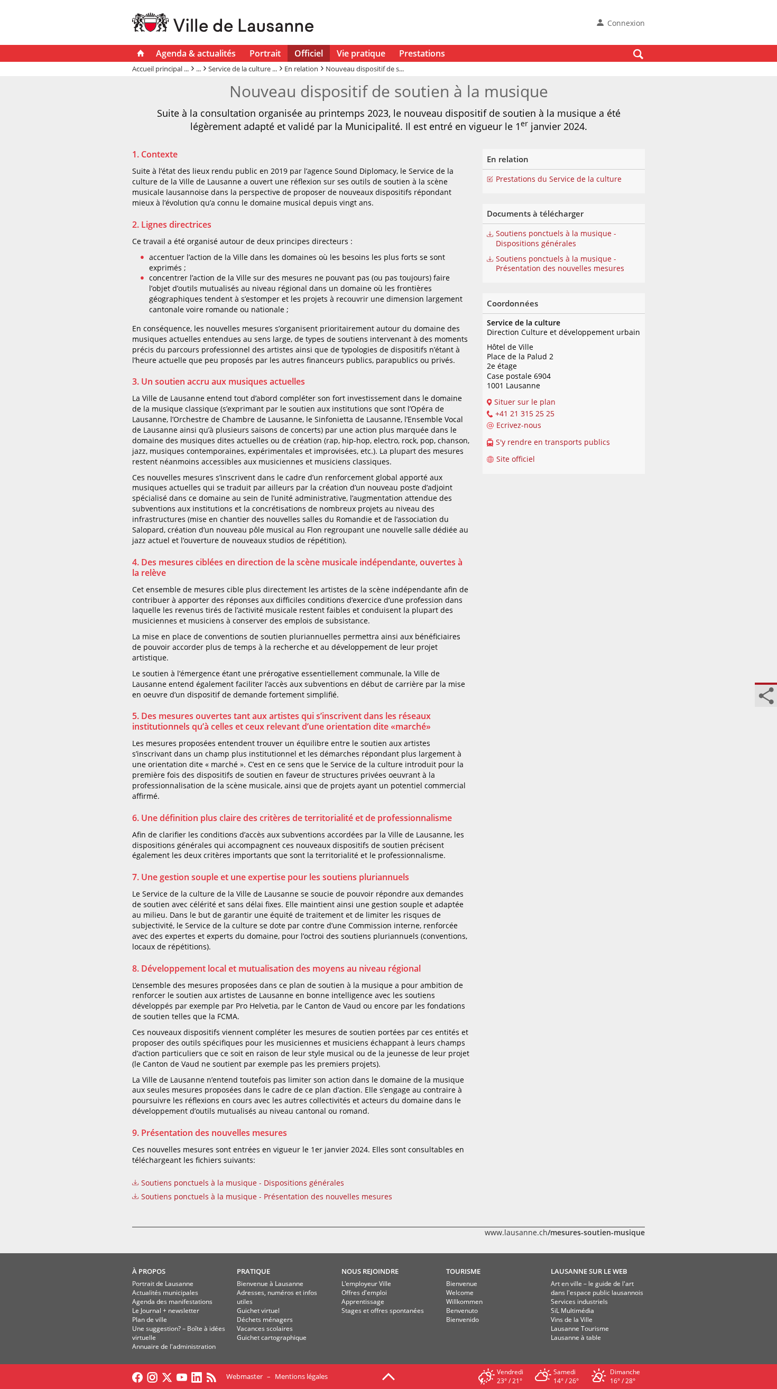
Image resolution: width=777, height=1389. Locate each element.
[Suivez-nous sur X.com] (167, 1376)
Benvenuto (462, 1310)
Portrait (265, 53)
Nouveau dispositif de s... (365, 68)
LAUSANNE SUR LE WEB (589, 1271)
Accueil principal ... (160, 68)
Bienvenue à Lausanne (270, 1283)
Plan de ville (149, 1319)
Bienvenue (461, 1283)
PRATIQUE (253, 1271)
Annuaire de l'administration (174, 1346)
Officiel (308, 53)
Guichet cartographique (272, 1337)
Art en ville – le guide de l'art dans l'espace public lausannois (597, 1288)
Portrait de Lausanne (162, 1283)
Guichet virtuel (258, 1310)
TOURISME (463, 1271)
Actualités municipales (165, 1292)
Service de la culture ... (242, 68)
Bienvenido (462, 1319)
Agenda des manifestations (172, 1301)
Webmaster (244, 1376)
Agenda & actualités (196, 53)
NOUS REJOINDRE (370, 1271)
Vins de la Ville (572, 1319)
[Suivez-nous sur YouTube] (182, 1376)
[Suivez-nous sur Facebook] (137, 1376)
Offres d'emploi (364, 1292)
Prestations (422, 53)
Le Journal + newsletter (165, 1310)
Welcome (460, 1292)
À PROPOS (148, 1271)
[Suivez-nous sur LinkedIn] (196, 1376)
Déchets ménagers (265, 1319)
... (198, 68)
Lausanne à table (576, 1337)
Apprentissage (362, 1301)
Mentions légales (301, 1376)
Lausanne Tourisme (580, 1328)
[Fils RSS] (214, 1376)
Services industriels (579, 1301)
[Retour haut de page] (388, 1376)
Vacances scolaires (265, 1328)
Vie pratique (361, 53)
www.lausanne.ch (565, 1232)
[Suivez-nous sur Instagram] (152, 1376)
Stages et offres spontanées (382, 1310)
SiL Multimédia (572, 1310)
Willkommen (464, 1301)
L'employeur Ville (366, 1283)
